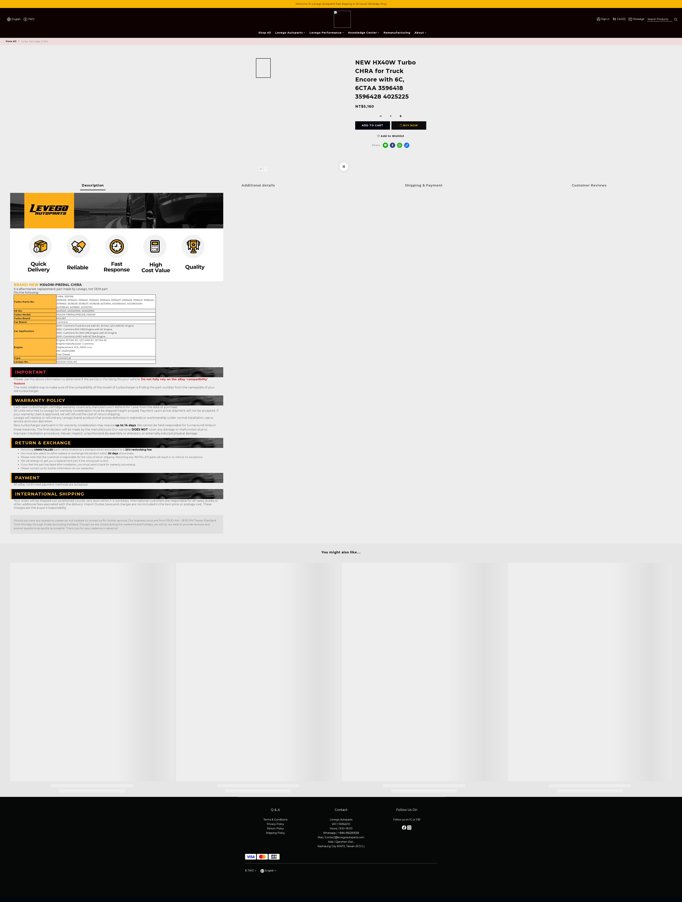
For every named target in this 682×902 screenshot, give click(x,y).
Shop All (264, 32)
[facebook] (392, 145)
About (419, 32)
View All (11, 41)
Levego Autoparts (289, 32)
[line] (385, 145)
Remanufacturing (397, 32)
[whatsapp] (399, 145)
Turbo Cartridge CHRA (34, 41)
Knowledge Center (362, 32)
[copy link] (406, 145)
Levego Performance (326, 32)
